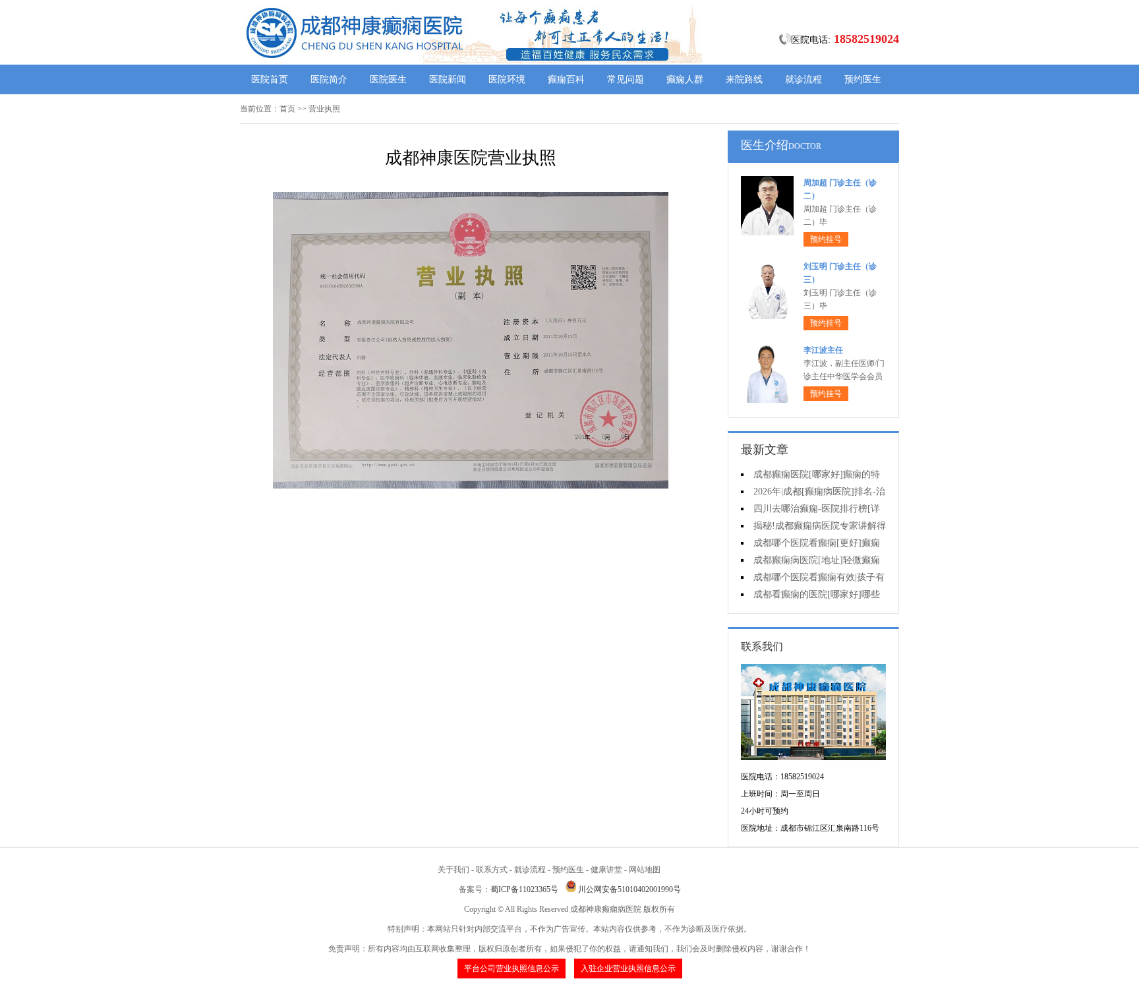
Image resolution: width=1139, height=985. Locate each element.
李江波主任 (823, 350)
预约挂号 (826, 239)
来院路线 (744, 79)
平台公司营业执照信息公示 (511, 968)
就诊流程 (803, 79)
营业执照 (324, 108)
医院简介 (328, 79)
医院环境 (506, 79)
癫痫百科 (566, 79)
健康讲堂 (606, 869)
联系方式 (492, 869)
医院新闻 (447, 79)
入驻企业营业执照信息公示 (628, 968)
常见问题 (625, 79)
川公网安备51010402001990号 (629, 889)
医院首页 (269, 79)
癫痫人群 (684, 79)
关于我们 (453, 869)
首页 (287, 108)
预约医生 (862, 79)
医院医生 (388, 79)
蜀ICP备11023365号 (524, 889)
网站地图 (644, 869)
